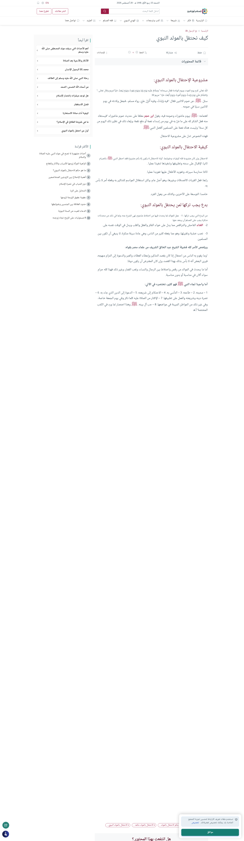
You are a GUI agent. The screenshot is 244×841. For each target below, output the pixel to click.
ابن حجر (149, 116)
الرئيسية (200, 20)
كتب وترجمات (153, 20)
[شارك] (5, 825)
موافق (210, 832)
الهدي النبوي (129, 20)
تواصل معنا (70, 20)
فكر (189, 20)
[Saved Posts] (38, 3)
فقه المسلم (108, 20)
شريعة (174, 20)
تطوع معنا (44, 11)
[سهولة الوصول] (42, 3)
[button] (137, 52)
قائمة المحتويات (191, 61)
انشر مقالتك (60, 11)
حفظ (199, 53)
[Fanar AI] (5, 834)
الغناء (200, 225)
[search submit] (105, 11)
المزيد (89, 20)
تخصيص (195, 823)
